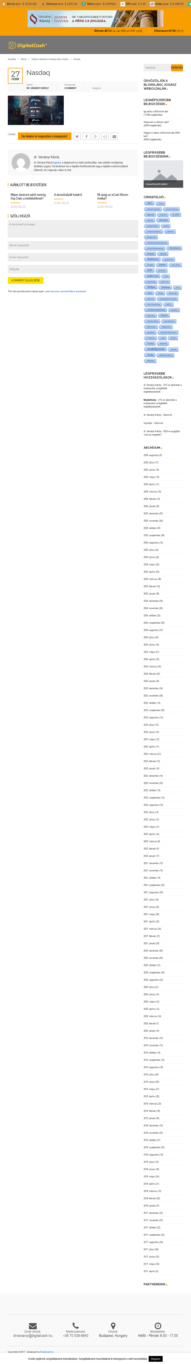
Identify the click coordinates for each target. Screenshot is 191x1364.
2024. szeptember (152, 622)
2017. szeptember (152, 1234)
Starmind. (167, 414)
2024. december (151, 600)
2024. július (149, 637)
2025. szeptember (152, 535)
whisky (173, 349)
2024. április (149, 659)
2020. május (149, 1001)
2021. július (149, 899)
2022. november (151, 782)
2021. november (151, 870)
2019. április (149, 1096)
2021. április (149, 921)
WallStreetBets (165, 355)
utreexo (150, 299)
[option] (163, 174)
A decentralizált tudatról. (68, 195)
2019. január (149, 1118)
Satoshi (163, 215)
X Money (151, 338)
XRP (149, 270)
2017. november (151, 1220)
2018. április (149, 1183)
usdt (163, 338)
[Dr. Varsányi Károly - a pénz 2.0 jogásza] (95, 18)
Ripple (164, 315)
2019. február (150, 1110)
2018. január (149, 1205)
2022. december (151, 775)
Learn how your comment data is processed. (65, 291)
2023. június (149, 731)
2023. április (149, 746)
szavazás (151, 282)
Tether (151, 287)
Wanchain (151, 327)
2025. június (149, 557)
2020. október (150, 965)
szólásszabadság (156, 309)
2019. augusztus (151, 1067)
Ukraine (170, 231)
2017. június (149, 1256)
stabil (166, 226)
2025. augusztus (151, 542)
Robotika (151, 315)
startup (150, 220)
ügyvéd (57, 162)
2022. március (150, 841)
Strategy (163, 220)
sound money (172, 209)
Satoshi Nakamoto (168, 332)
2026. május (149, 476)
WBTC (169, 304)
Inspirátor (148, 422)
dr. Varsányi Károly (46, 157)
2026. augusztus (151, 455)
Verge (160, 293)
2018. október (150, 1140)
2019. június (149, 1081)
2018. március (150, 1191)
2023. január (149, 768)
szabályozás (156, 349)
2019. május (149, 1089)
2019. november (151, 1045)
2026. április (149, 484)
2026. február (150, 498)
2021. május (149, 914)
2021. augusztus (151, 892)
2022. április (149, 833)
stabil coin (152, 275)
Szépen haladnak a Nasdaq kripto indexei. (50, 59)
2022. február (150, 848)
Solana (166, 287)
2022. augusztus (151, 804)
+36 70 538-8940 (75, 1335)
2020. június (149, 994)
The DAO (176, 265)
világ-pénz (166, 327)
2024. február (150, 673)
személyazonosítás (168, 299)
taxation (174, 310)
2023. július (149, 724)
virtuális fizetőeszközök (157, 243)
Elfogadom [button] (155, 1358)
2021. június (149, 906)
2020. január (149, 1030)
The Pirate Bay (153, 304)
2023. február (150, 761)
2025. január (149, 593)
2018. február (150, 1198)
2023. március (150, 753)
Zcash (150, 265)
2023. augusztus (151, 717)
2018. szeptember (152, 1147)
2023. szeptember (152, 710)
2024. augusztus (151, 629)
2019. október (150, 1052)
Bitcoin (24, 59)
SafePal (163, 343)
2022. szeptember (152, 797)
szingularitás (152, 226)
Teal (166, 276)
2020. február (150, 1023)
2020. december (151, 950)
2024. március (150, 666)
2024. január (149, 680)
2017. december (151, 1212)
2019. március (150, 1103)
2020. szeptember (152, 972)
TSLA (161, 203)
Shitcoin (162, 270)
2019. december (151, 1037)
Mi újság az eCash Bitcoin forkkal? (112, 196)
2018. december (151, 1125)
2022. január (149, 855)
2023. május (149, 739)
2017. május (149, 1263)
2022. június (149, 819)
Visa (178, 287)
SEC (149, 203)
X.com (176, 214)
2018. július (149, 1161)
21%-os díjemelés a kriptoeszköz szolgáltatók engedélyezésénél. (163, 388)
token (162, 264)
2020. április (149, 1008)
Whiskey (150, 361)
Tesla (150, 354)
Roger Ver (151, 237)
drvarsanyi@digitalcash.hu (32, 1335)
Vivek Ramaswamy (155, 248)
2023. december (151, 688)
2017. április (149, 1271)
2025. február (150, 586)
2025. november (151, 520)
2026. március (150, 491)
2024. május (149, 651)
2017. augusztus (151, 1242)
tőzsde (163, 254)
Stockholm (174, 248)
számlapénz (169, 321)
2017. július (149, 1249)
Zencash (173, 293)
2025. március (150, 578)
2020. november (151, 957)
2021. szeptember (152, 884)
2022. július (149, 812)
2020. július (149, 986)
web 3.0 (164, 282)
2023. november (151, 695)
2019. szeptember (152, 1059)
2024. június (149, 644)
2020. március (150, 1016)
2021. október (150, 877)
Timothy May (152, 321)
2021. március (150, 928)
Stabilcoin (153, 259)
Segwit (150, 253)
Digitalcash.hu (47, 1351)
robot (149, 293)
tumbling (150, 332)
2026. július (149, 462)
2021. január (149, 943)
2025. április (149, 571)
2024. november (151, 608)
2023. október (150, 702)
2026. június (149, 469)
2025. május (149, 564)
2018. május (149, 1176)
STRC (173, 338)
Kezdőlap (12, 59)
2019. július (149, 1074)
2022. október (150, 790)
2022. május (149, 826)
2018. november (151, 1132)
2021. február (150, 935)
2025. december (151, 513)
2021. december (151, 863)
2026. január (149, 506)
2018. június (149, 1169)
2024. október (150, 615)
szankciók (169, 259)
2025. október (150, 527)
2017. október (150, 1227)
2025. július (149, 549)
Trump (150, 343)
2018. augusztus (151, 1154)
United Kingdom (154, 231)
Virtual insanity (153, 209)
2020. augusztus (151, 979)
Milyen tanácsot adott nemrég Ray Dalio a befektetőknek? (28, 196)
